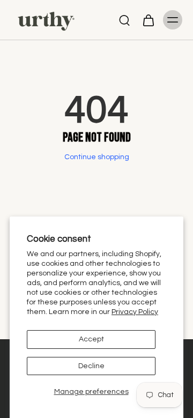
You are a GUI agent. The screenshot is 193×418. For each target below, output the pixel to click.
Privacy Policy (135, 312)
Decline (91, 366)
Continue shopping (96, 157)
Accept (91, 339)
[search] (124, 20)
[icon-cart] (148, 20)
